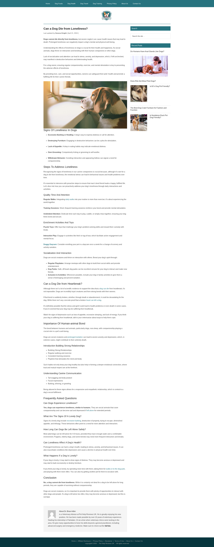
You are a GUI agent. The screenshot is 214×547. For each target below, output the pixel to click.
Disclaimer (108, 541)
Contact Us (139, 541)
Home (73, 541)
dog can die (104, 289)
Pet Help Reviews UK (107, 15)
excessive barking (74, 421)
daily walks (69, 199)
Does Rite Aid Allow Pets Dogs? (143, 81)
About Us (129, 541)
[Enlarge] (124, 84)
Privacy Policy (98, 541)
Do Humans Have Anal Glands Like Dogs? (147, 51)
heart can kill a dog (93, 300)
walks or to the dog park (115, 469)
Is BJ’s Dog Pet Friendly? (160, 86)
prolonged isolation (75, 337)
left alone (90, 410)
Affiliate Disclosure (84, 541)
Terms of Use (119, 541)
